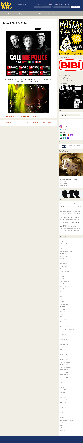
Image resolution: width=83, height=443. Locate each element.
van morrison (70, 232)
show (61, 407)
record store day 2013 (65, 352)
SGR (61, 405)
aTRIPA (40, 14)
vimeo (61, 425)
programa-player (64, 344)
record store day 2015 (65, 357)
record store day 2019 (65, 367)
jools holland (63, 319)
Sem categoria (63, 400)
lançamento (63, 321)
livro (61, 324)
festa (61, 291)
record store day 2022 (65, 374)
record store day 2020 (65, 369)
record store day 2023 (65, 377)
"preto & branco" (64, 243)
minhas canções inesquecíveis (67, 329)
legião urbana (73, 213)
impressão (62, 311)
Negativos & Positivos (26, 14)
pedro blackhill (63, 339)
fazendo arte (63, 284)
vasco (61, 422)
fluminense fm (63, 294)
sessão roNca (63, 402)
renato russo (75, 226)
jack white (71, 211)
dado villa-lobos (67, 208)
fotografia (27, 116)
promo (62, 347)
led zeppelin (67, 213)
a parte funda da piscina (66, 251)
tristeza (62, 417)
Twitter (64, 129)
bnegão (71, 204)
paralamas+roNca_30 (65, 337)
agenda (22, 116)
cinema (62, 274)
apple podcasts (64, 261)
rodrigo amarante (66, 228)
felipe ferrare (63, 289)
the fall (64, 230)
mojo (61, 332)
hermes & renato (64, 304)
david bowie (73, 208)
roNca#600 (63, 392)
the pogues (68, 230)
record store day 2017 (65, 362)
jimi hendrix (77, 211)
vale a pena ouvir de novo (66, 420)
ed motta (64, 210)
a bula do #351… (9, 123)
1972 (61, 248)
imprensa (62, 309)
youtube (62, 432)
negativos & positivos (65, 334)
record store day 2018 (65, 364)
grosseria (62, 301)
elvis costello (68, 209)
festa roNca (74, 210)
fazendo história (64, 286)
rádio (61, 349)
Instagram (65, 126)
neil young (68, 215)
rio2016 (62, 382)
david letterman (64, 279)
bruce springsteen (67, 206)
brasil (61, 269)
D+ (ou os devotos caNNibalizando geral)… (39, 123)
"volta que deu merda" (65, 246)
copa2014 (62, 276)
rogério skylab (73, 228)
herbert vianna (65, 211)
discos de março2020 (65, 281)
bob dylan (76, 204)
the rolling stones (75, 230)
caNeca (75, 206)
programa (65, 222)
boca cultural (63, 266)
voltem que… (63, 430)
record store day (69, 226)
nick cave (73, 215)
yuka (74, 232)
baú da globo (63, 263)
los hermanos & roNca (65, 327)
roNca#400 (63, 387)
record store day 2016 (65, 359)
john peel (62, 213)
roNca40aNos (63, 397)
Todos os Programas (9, 14)
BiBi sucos (62, 204)
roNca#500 (63, 390)
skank (78, 228)
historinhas (63, 306)
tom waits (65, 232)
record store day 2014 (65, 354)
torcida (62, 415)
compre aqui (63, 83)
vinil (61, 427)
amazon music (64, 256)
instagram (62, 314)
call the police (36, 116)
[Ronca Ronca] (6, 6)
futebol (62, 299)
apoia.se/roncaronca (22, 7)
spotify (61, 412)
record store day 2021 (65, 372)
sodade (62, 410)
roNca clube (63, 385)
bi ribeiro (67, 204)
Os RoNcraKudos (52, 14)
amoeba (62, 258)
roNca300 (62, 395)
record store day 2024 (65, 380)
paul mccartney (69, 219)
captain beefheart (64, 271)
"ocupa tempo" (64, 241)
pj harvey (74, 219)
